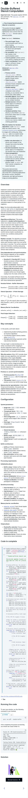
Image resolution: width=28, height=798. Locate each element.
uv (11, 714)
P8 (16, 375)
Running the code (9, 704)
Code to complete (9, 541)
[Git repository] (24, 3)
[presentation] (6, 300)
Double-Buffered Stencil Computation (12, 10)
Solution (4, 757)
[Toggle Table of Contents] (2, 3)
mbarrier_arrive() (9, 506)
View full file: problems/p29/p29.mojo (11, 696)
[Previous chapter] (4, 788)
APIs (17, 16)
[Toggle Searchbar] (14, 3)
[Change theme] (21, 3)
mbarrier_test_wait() (10, 510)
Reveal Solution (13, 780)
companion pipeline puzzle (9, 130)
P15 (21, 375)
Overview (5, 184)
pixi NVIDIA (5, 714)
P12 (19, 375)
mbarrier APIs (11, 337)
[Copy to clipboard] (25, 547)
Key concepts (7, 324)
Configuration (7, 399)
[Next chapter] (23, 788)
